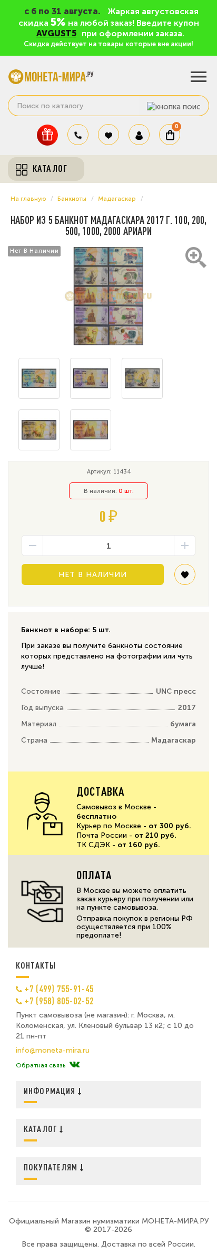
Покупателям (52, 1167)
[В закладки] (184, 578)
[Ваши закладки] (108, 134)
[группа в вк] (74, 1065)
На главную (28, 198)
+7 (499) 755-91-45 (59, 988)
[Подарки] (47, 135)
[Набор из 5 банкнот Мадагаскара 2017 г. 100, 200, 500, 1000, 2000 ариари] (108, 296)
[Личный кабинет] (139, 134)
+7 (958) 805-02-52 (59, 1000)
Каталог (42, 1129)
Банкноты (71, 198)
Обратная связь (40, 1065)
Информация (51, 1091)
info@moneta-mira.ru (53, 1050)
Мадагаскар (117, 198)
